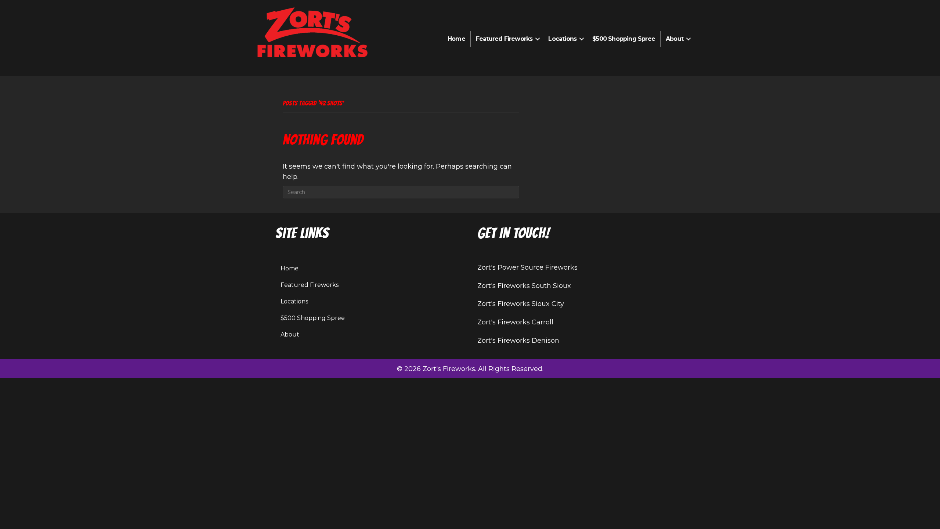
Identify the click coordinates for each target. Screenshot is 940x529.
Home (456, 38)
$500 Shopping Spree (623, 38)
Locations (562, 38)
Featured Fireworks (504, 38)
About (674, 38)
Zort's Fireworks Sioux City (520, 304)
